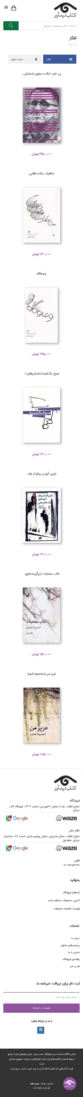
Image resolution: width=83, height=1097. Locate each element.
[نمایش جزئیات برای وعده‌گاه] (41, 315)
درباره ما (75, 938)
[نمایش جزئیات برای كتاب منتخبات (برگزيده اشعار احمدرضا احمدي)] (41, 615)
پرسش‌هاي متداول (70, 945)
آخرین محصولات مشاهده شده (64, 900)
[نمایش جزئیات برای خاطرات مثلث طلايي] (41, 215)
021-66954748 (71, 865)
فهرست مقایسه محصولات (66, 908)
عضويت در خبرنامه (41, 1007)
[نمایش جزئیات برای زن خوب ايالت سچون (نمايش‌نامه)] (41, 115)
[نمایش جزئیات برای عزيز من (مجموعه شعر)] (41, 715)
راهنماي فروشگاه (71, 959)
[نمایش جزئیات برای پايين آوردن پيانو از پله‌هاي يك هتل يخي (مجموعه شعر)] (41, 515)
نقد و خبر (75, 966)
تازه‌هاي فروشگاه (71, 892)
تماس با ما (74, 952)
